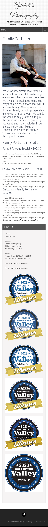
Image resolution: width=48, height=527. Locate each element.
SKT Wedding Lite (39, 522)
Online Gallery (36, 177)
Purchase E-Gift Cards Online (16, 263)
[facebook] (24, 515)
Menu (3, 30)
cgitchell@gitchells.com (19, 268)
